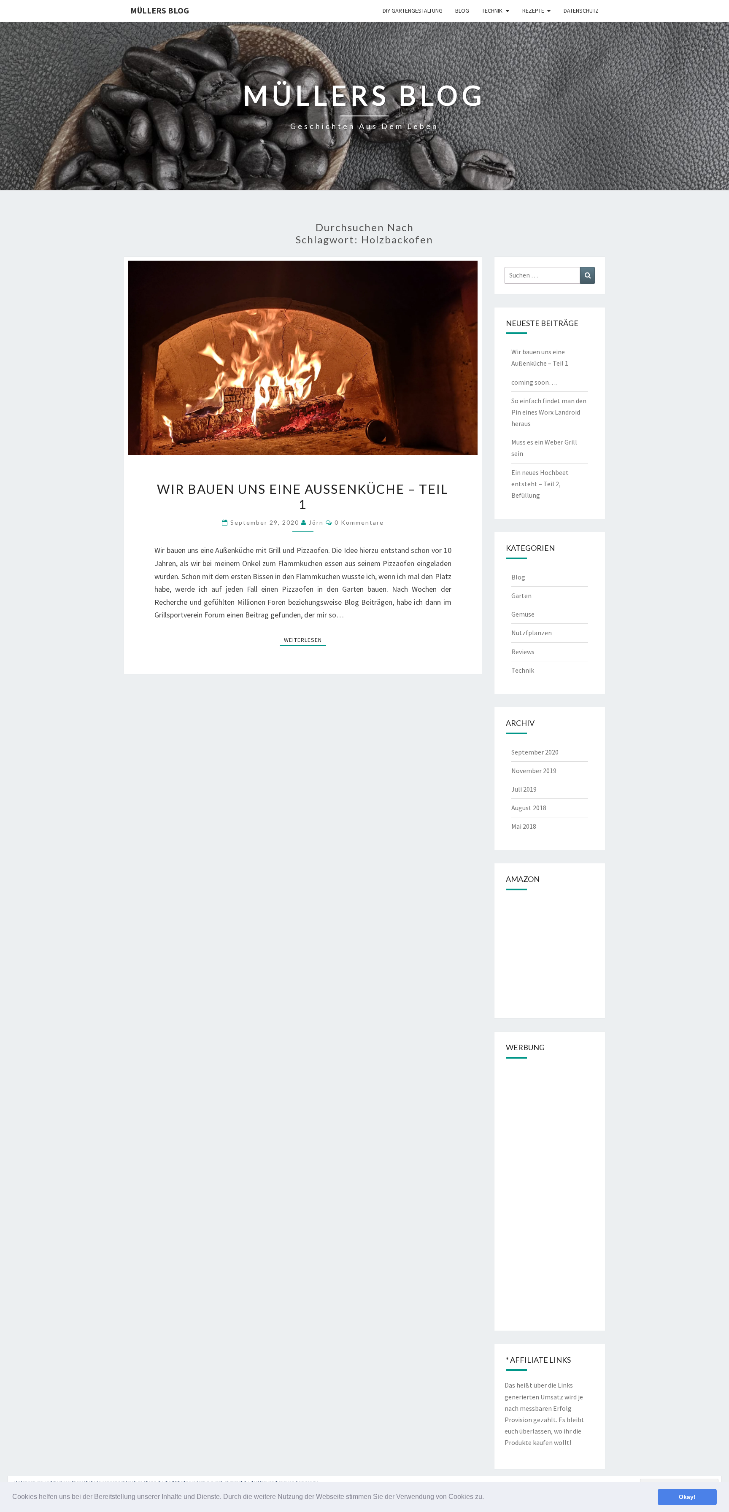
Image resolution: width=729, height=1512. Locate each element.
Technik (492, 10)
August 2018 (528, 807)
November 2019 (533, 770)
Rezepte (533, 10)
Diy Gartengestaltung (413, 10)
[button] (487, 1497)
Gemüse (523, 614)
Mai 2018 (523, 826)
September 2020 (535, 752)
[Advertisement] (550, 1194)
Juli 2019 (524, 789)
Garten (521, 595)
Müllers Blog (159, 10)
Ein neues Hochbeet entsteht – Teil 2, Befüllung (540, 483)
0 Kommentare (359, 522)
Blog (462, 10)
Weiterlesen (305, 640)
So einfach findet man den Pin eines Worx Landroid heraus (548, 412)
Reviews (523, 651)
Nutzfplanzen (531, 632)
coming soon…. (534, 382)
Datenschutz (581, 10)
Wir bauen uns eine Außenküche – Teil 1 (302, 496)
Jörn (316, 522)
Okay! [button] (687, 1496)
